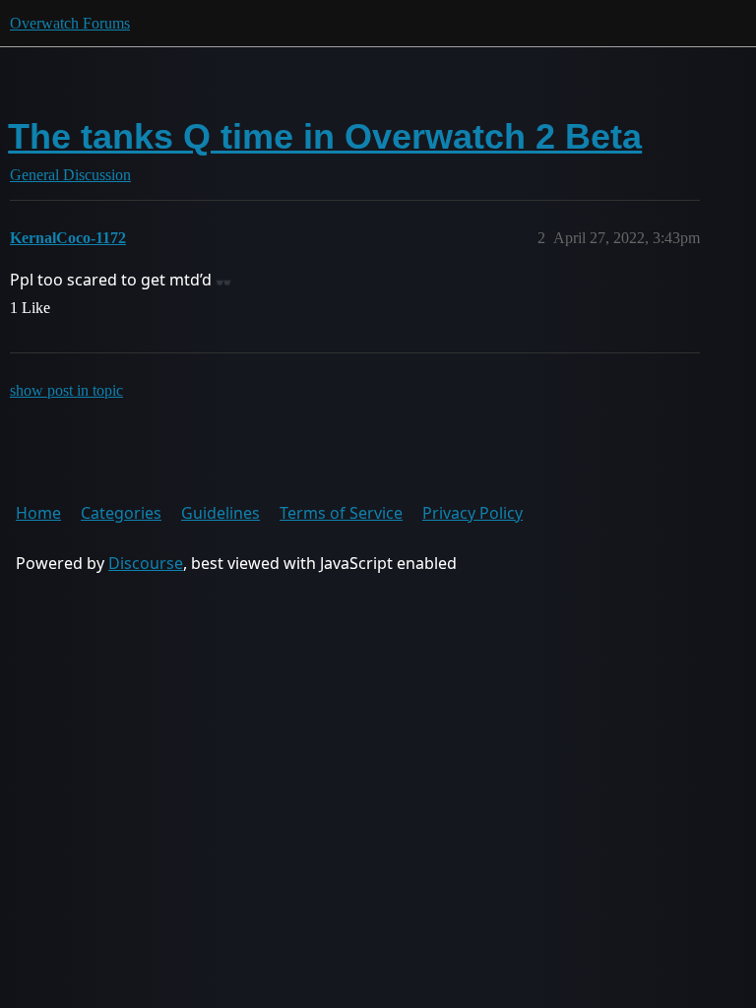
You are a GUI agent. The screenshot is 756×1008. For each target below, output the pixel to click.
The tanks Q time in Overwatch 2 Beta (325, 136)
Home (38, 513)
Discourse (145, 563)
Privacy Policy (472, 513)
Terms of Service (341, 513)
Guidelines (220, 513)
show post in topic (66, 390)
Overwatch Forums (70, 23)
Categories (121, 513)
